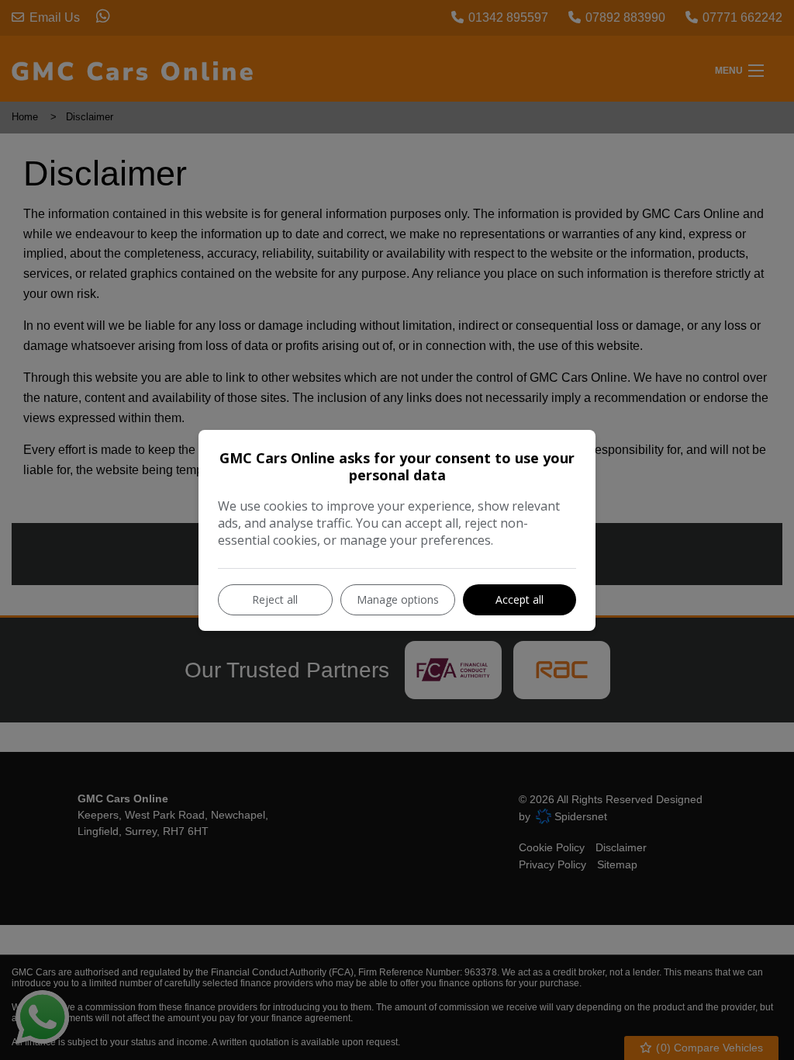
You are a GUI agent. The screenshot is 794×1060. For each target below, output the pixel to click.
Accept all (519, 599)
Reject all (275, 599)
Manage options (398, 599)
